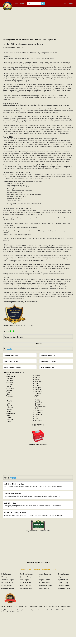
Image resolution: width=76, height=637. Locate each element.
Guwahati (38, 390)
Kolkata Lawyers (63, 574)
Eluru (36, 416)
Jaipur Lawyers (63, 580)
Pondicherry (39, 412)
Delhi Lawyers (6, 574)
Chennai (37, 400)
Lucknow (9, 380)
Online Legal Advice (40, 39)
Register (71, 3)
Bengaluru (38, 420)
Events (15, 606)
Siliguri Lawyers (63, 577)
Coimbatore (39, 410)
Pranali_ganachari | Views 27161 (14, 47)
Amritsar (9, 397)
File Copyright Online (9, 39)
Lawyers (9, 606)
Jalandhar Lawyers (26, 577)
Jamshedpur (39, 381)
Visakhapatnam (40, 406)
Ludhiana (38, 394)
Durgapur (38, 379)
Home (16, 3)
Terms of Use (42, 606)
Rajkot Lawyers (25, 585)
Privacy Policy (33, 606)
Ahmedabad (10, 413)
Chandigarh (10, 376)
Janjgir (37, 385)
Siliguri (37, 377)
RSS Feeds (59, 606)
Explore (22, 3)
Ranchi (37, 383)
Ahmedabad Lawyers (46, 585)
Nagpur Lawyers (45, 580)
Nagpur (9, 405)
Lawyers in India (51, 39)
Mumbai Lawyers (45, 574)
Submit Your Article (38, 424)
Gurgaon (9, 382)
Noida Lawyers (6, 585)
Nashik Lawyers (44, 583)
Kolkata (37, 375)
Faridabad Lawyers (26, 574)
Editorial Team (23, 606)
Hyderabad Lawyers (64, 588)
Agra (8, 393)
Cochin (37, 408)
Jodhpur (9, 395)
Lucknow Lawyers (7, 583)
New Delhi (38, 392)
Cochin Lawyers (25, 583)
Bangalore (38, 402)
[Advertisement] (38, 25)
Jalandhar (9, 391)
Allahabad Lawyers (7, 580)
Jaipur (37, 396)
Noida (8, 387)
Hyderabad (38, 404)
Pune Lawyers (44, 577)
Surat (8, 415)
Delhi (8, 374)
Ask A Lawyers (38, 344)
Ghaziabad (10, 389)
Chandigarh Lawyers (8, 577)
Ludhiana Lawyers (64, 583)
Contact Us (67, 606)
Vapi (36, 418)
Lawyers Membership (32, 531)
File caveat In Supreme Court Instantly (38, 562)
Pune (8, 403)
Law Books (51, 606)
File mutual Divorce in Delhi (24, 39)
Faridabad (9, 384)
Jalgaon (9, 409)
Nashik (8, 411)
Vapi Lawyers (24, 580)
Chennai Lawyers (64, 585)
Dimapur (38, 388)
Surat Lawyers (44, 588)
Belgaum (9, 407)
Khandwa (9, 419)
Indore (8, 417)
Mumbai (9, 401)
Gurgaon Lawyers (7, 588)
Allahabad (9, 378)
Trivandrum (39, 414)
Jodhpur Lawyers (26, 588)
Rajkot (8, 421)
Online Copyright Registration (38, 444)
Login (65, 3)
